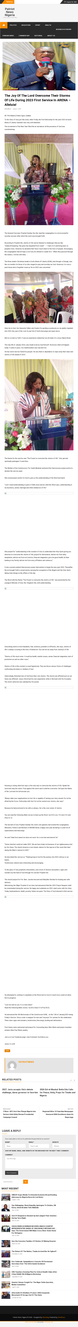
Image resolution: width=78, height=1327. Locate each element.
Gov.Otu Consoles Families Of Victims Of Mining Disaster (34, 1241)
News (7, 1050)
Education (26, 25)
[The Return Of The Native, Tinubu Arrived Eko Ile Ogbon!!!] (6, 1253)
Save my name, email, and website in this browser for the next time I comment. (37, 1151)
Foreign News (8, 36)
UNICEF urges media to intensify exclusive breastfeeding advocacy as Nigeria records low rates (34, 1196)
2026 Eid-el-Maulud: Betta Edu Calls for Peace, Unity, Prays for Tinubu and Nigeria (57, 1092)
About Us (51, 36)
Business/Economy (63, 29)
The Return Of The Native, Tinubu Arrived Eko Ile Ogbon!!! (34, 1251)
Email (31, 1142)
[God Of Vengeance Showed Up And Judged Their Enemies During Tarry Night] (6, 1218)
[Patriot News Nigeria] (3, 25)
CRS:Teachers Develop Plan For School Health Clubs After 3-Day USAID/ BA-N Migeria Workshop (34, 1273)
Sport (37, 25)
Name (7, 1142)
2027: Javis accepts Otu (22, 2)
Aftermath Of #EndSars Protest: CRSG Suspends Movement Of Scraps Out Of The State (31, 1294)
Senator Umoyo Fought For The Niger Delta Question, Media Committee (32, 1283)
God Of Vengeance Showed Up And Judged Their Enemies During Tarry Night (34, 1217)
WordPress (61, 1317)
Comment (9, 1155)
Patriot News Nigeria (10, 12)
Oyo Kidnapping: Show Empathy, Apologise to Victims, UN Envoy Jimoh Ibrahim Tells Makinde (34, 1206)
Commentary (24, 36)
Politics (13, 25)
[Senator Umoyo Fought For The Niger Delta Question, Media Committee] (6, 1284)
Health (48, 25)
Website (55, 1142)
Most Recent (10, 1188)
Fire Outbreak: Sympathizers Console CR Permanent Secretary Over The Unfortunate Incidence (32, 1263)
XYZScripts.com (49, 1322)
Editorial (38, 36)
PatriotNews (8, 109)
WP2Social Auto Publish (31, 1322)
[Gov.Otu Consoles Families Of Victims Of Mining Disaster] (6, 1243)
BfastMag (45, 1317)
